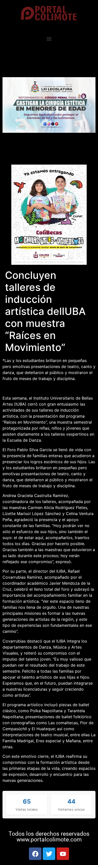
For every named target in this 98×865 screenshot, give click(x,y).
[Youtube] (63, 853)
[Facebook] (35, 853)
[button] (49, 39)
